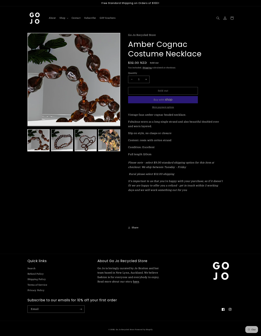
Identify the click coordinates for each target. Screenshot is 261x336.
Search (31, 268)
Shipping (147, 68)
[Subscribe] (80, 309)
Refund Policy (35, 274)
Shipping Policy (36, 279)
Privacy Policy (36, 290)
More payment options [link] (163, 107)
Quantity (132, 73)
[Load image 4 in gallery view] (109, 140)
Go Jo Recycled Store (125, 330)
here (136, 281)
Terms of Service (37, 285)
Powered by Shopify (144, 330)
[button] (64, 18)
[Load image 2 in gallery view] (62, 140)
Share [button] (135, 227)
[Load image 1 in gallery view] (38, 140)
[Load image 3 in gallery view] (86, 140)
